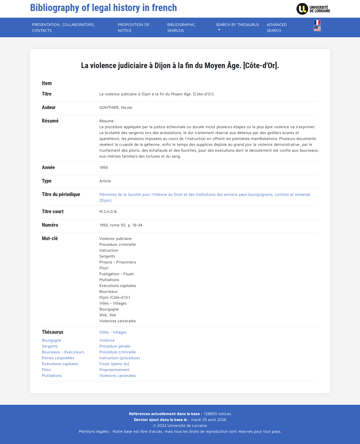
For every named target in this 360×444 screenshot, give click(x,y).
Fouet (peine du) (114, 363)
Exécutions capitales (60, 363)
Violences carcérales (117, 375)
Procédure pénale (115, 346)
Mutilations (51, 375)
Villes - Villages (113, 332)
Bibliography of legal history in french (103, 7)
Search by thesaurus (237, 24)
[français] (317, 22)
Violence (107, 340)
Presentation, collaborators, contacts (63, 27)
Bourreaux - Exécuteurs (63, 352)
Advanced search (277, 27)
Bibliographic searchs (181, 27)
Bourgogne (51, 340)
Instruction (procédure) (119, 358)
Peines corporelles (58, 358)
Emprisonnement (114, 369)
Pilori (46, 369)
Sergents (50, 346)
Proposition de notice (133, 27)
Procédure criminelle (117, 352)
